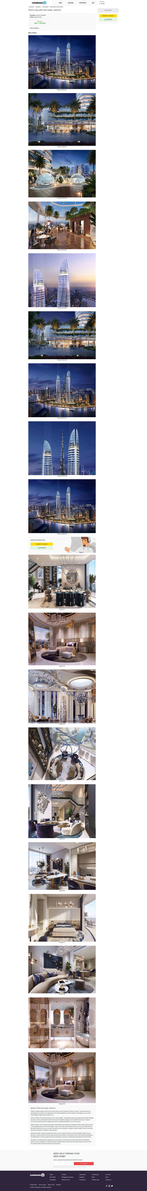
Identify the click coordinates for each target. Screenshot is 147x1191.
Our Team (108, 1174)
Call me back (83, 1163)
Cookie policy (33, 1184)
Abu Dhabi (70, 2)
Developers (82, 2)
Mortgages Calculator (67, 1177)
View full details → (35, 28)
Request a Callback (41, 544)
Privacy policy (42, 1184)
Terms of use (51, 1184)
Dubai (60, 2)
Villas (93, 1177)
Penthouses (82, 1179)
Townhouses (95, 1174)
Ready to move (66, 1179)
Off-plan (64, 1174)
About (107, 1177)
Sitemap (58, 1184)
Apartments (82, 1174)
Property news (95, 1179)
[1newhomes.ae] (37, 1177)
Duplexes (81, 1177)
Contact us (108, 1179)
